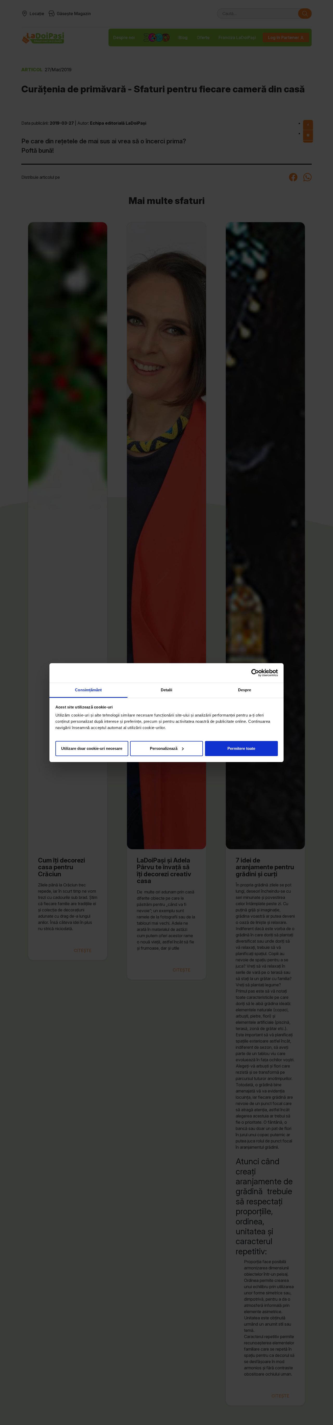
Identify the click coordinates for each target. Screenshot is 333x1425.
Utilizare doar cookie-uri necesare (91, 748)
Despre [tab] (244, 690)
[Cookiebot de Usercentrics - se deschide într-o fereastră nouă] (255, 673)
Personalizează (163, 748)
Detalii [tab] (166, 690)
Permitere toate (241, 748)
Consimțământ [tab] (88, 690)
